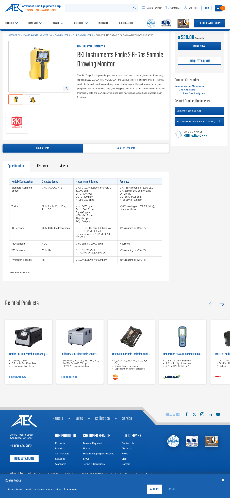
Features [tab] (42, 166)
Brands (59, 448)
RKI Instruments (91, 46)
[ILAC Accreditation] (173, 441)
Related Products (126, 148)
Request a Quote (24, 459)
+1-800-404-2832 (209, 23)
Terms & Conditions (94, 464)
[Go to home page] (33, 8)
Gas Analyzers (62, 35)
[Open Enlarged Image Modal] (66, 88)
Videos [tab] (64, 166)
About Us (127, 448)
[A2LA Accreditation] (192, 441)
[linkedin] (210, 414)
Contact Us (128, 443)
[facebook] (186, 414)
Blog (124, 458)
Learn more (70, 489)
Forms (86, 448)
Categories (14, 35)
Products (60, 443)
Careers (126, 464)
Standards (60, 464)
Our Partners (62, 453)
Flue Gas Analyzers (83, 35)
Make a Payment (92, 443)
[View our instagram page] (202, 414)
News (125, 453)
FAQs (86, 458)
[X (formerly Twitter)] (194, 414)
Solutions (60, 458)
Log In (206, 8)
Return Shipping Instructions (98, 453)
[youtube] (218, 414)
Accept (154, 489)
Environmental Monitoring (37, 35)
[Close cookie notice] (223, 480)
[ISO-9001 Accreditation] (211, 441)
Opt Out (172, 489)
